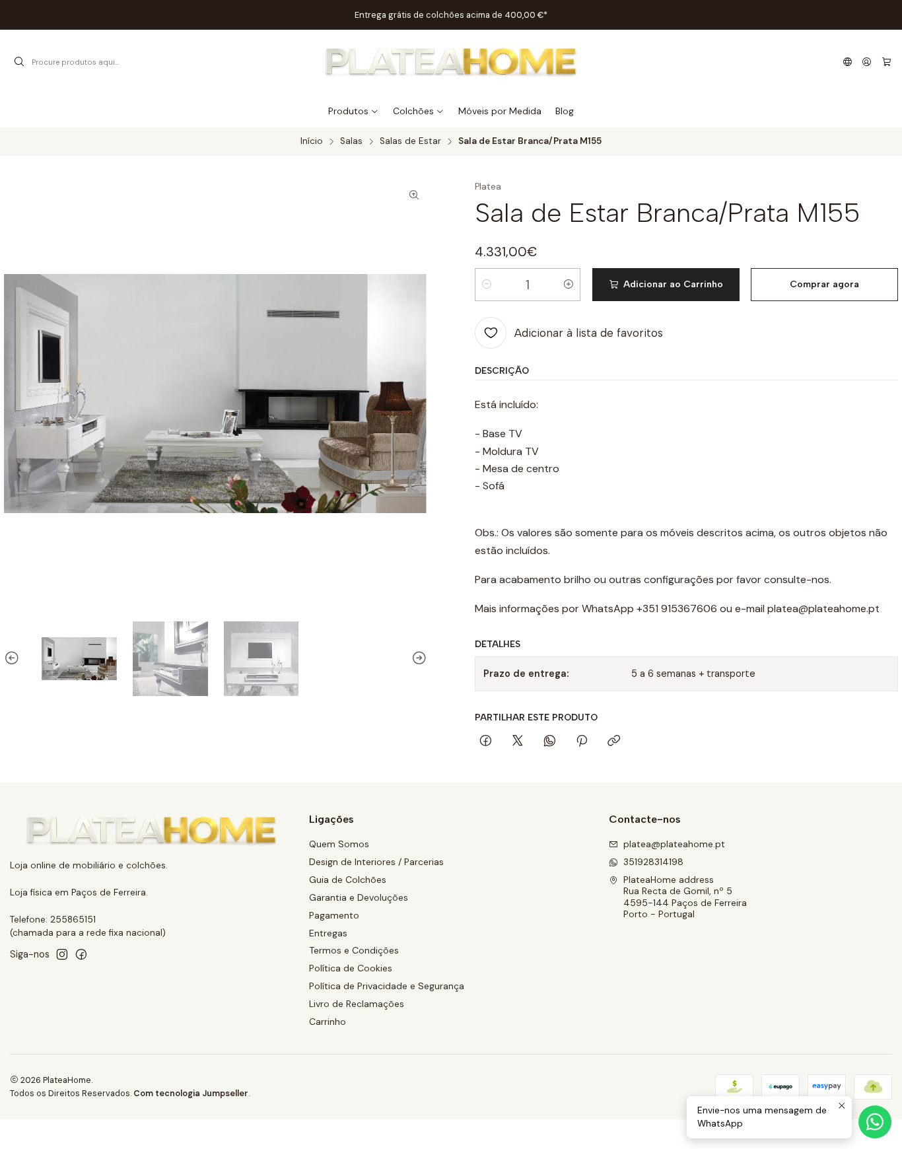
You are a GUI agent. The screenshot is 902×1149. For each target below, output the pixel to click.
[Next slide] (417, 659)
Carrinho (327, 1021)
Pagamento (334, 915)
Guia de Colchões (347, 880)
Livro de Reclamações (356, 1004)
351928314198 (653, 862)
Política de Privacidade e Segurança (386, 986)
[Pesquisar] (19, 62)
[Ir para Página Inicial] (450, 62)
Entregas (328, 933)
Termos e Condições (354, 950)
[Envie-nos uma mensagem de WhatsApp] (874, 1121)
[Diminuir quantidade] (486, 284)
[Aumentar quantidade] (568, 284)
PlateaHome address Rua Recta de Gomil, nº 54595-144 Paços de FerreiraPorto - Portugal (685, 897)
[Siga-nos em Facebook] (81, 954)
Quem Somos (339, 844)
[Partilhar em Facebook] (486, 741)
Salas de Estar (410, 141)
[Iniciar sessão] (866, 62)
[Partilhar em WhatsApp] (550, 741)
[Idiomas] (847, 62)
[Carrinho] (886, 62)
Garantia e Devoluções (358, 897)
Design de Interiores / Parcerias (376, 862)
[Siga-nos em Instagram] (62, 954)
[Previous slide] (14, 659)
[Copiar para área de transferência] (614, 741)
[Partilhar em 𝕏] (517, 741)
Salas (351, 141)
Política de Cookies (350, 968)
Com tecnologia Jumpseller (190, 1093)
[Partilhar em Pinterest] (582, 741)
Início (311, 141)
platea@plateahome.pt (674, 844)
